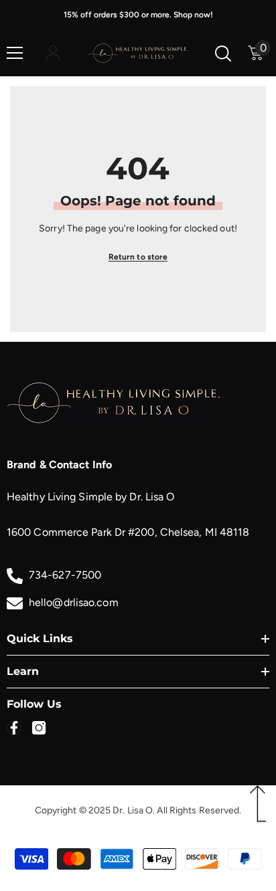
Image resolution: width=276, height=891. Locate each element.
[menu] (15, 53)
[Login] (53, 53)
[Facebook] (14, 727)
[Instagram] (38, 727)
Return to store (138, 257)
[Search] (223, 53)
